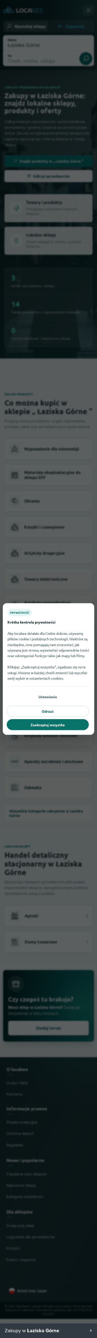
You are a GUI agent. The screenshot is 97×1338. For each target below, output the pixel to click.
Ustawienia (48, 696)
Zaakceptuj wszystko (48, 724)
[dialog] (48, 669)
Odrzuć (48, 711)
